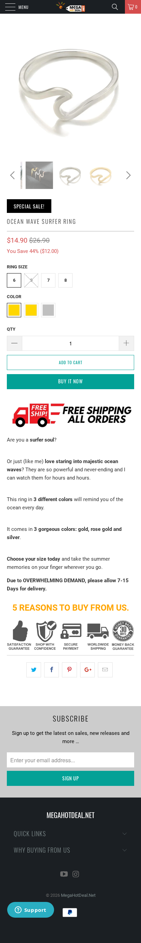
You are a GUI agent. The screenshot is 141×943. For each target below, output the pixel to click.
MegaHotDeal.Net (78, 895)
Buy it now (70, 381)
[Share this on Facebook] (51, 669)
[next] (127, 175)
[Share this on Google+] (87, 669)
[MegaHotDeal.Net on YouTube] (64, 874)
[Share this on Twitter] (33, 669)
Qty (11, 329)
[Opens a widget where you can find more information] (30, 910)
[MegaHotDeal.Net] (70, 7)
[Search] (117, 7)
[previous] (14, 175)
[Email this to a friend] (105, 669)
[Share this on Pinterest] (69, 669)
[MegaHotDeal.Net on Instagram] (76, 874)
